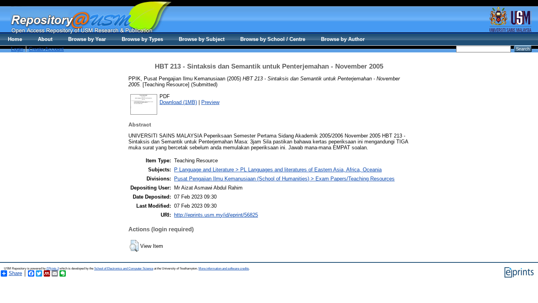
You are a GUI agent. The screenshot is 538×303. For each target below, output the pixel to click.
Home (15, 39)
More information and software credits (224, 268)
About (45, 39)
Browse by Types (142, 39)
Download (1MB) (178, 102)
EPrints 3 (52, 268)
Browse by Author (343, 39)
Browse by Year (87, 39)
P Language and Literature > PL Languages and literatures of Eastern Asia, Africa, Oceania (278, 170)
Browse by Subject (201, 39)
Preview (210, 102)
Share (15, 273)
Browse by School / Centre (272, 39)
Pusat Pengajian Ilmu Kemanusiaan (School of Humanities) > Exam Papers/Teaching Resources (284, 179)
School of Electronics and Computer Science (123, 268)
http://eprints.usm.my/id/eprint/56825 (216, 215)
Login (17, 49)
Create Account (46, 49)
